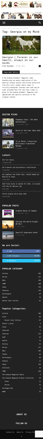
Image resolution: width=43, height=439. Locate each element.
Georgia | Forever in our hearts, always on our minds (20, 60)
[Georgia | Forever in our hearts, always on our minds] (21, 45)
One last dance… (8, 160)
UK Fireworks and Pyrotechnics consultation (19, 167)
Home (4, 28)
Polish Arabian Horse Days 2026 (14, 194)
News (4, 351)
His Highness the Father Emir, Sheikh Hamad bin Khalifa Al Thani (20, 176)
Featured (5, 330)
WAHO (4, 391)
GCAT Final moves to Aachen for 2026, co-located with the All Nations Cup (21, 185)
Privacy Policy (31, 432)
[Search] (40, 23)
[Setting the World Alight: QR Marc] (8, 224)
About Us (20, 432)
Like (37, 251)
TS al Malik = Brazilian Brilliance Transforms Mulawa (26, 143)
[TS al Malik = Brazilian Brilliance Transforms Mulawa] (8, 144)
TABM (4, 371)
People (4, 354)
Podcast (5, 361)
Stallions (6, 368)
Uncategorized (7, 388)
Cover (4, 317)
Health (4, 340)
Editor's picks (8, 323)
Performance (6, 357)
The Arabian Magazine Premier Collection (18, 378)
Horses (4, 347)
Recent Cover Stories (13, 320)
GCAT (4, 337)
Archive (5, 313)
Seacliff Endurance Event (27, 232)
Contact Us (10, 432)
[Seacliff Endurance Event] (8, 235)
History (5, 344)
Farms (4, 327)
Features (5, 334)
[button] (4, 23)
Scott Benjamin (8, 66)
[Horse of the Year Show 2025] (8, 133)
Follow (36, 256)
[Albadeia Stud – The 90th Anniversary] (8, 122)
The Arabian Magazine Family (13, 374)
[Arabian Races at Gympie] (8, 214)
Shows (4, 364)
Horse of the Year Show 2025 (28, 130)
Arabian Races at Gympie (26, 211)
